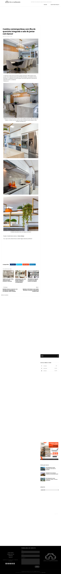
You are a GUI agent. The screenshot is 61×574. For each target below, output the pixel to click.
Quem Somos (11, 552)
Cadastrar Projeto (55, 4)
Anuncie (11, 557)
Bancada (7, 258)
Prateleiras (17, 259)
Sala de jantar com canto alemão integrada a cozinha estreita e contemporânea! (20, 281)
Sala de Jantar (22, 259)
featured (4, 259)
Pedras (14, 259)
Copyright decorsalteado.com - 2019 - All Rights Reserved (30, 571)
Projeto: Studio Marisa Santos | (10, 236)
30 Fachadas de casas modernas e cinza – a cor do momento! (51, 479)
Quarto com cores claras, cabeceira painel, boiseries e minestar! (8, 280)
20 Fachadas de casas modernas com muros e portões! (51, 468)
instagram (50, 368)
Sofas (25, 259)
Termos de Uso (10, 554)
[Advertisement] (30, 14)
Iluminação (10, 259)
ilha (7, 259)
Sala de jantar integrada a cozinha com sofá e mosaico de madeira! (33, 280)
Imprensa (11, 555)
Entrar (45, 4)
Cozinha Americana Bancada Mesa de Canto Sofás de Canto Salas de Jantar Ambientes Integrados (22, 258)
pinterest (50, 370)
